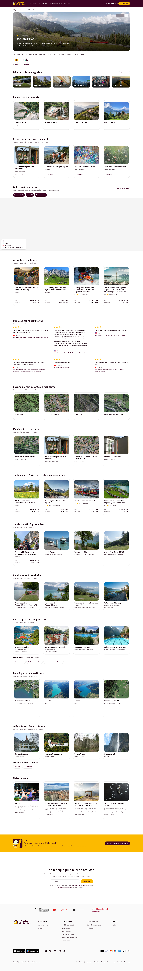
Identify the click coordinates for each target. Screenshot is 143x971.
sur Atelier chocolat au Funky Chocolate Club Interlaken (71, 353)
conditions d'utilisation (64, 887)
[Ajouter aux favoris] (126, 15)
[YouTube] (55, 951)
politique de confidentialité (81, 885)
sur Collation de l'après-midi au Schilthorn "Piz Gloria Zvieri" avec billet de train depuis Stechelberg (29, 370)
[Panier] (102, 3)
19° (120, 15)
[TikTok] (64, 951)
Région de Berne (18, 10)
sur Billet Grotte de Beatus (62, 367)
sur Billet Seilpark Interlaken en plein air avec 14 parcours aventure (109, 370)
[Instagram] (59, 951)
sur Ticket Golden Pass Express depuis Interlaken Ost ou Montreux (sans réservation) (30, 338)
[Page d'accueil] (20, 3)
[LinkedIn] (45, 951)
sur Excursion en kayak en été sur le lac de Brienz (110, 335)
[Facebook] (50, 951)
